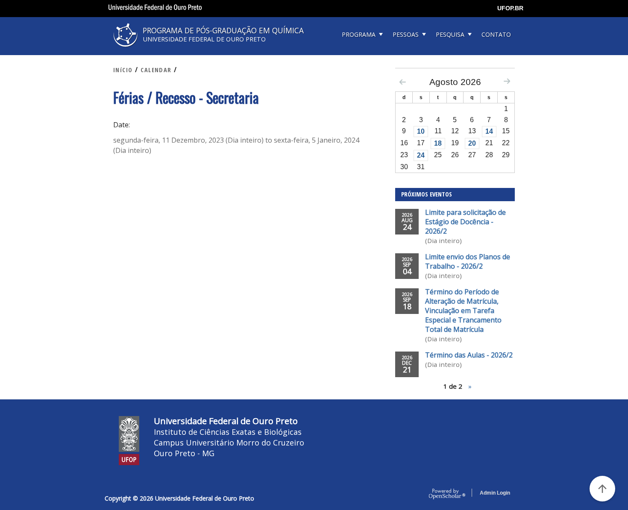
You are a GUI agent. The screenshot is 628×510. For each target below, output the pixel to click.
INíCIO (123, 70)
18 (438, 143)
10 (421, 131)
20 (472, 143)
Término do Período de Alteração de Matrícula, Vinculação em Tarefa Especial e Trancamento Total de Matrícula (463, 310)
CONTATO (496, 34)
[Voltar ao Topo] (602, 488)
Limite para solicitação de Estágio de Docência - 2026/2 (465, 222)
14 (489, 131)
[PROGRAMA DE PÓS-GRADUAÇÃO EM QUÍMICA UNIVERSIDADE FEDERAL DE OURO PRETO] (211, 50)
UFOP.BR (510, 8)
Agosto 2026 (455, 82)
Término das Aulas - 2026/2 (469, 355)
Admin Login (495, 493)
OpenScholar (447, 494)
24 (421, 155)
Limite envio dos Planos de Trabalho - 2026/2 (467, 261)
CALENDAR (156, 70)
